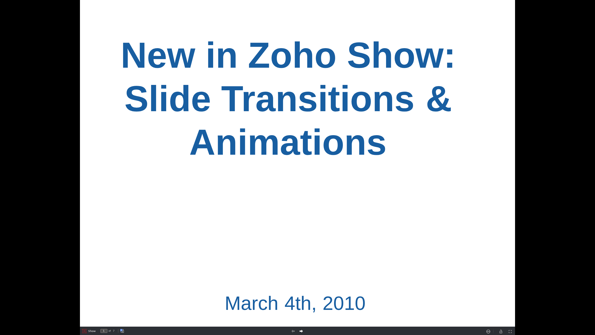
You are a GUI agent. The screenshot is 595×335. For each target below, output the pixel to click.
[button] (89, 331)
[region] (297, 163)
